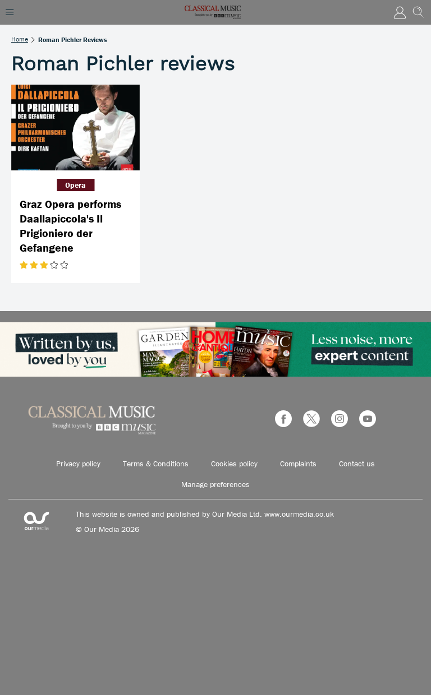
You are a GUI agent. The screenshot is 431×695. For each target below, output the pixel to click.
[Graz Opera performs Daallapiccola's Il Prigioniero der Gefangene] (75, 127)
